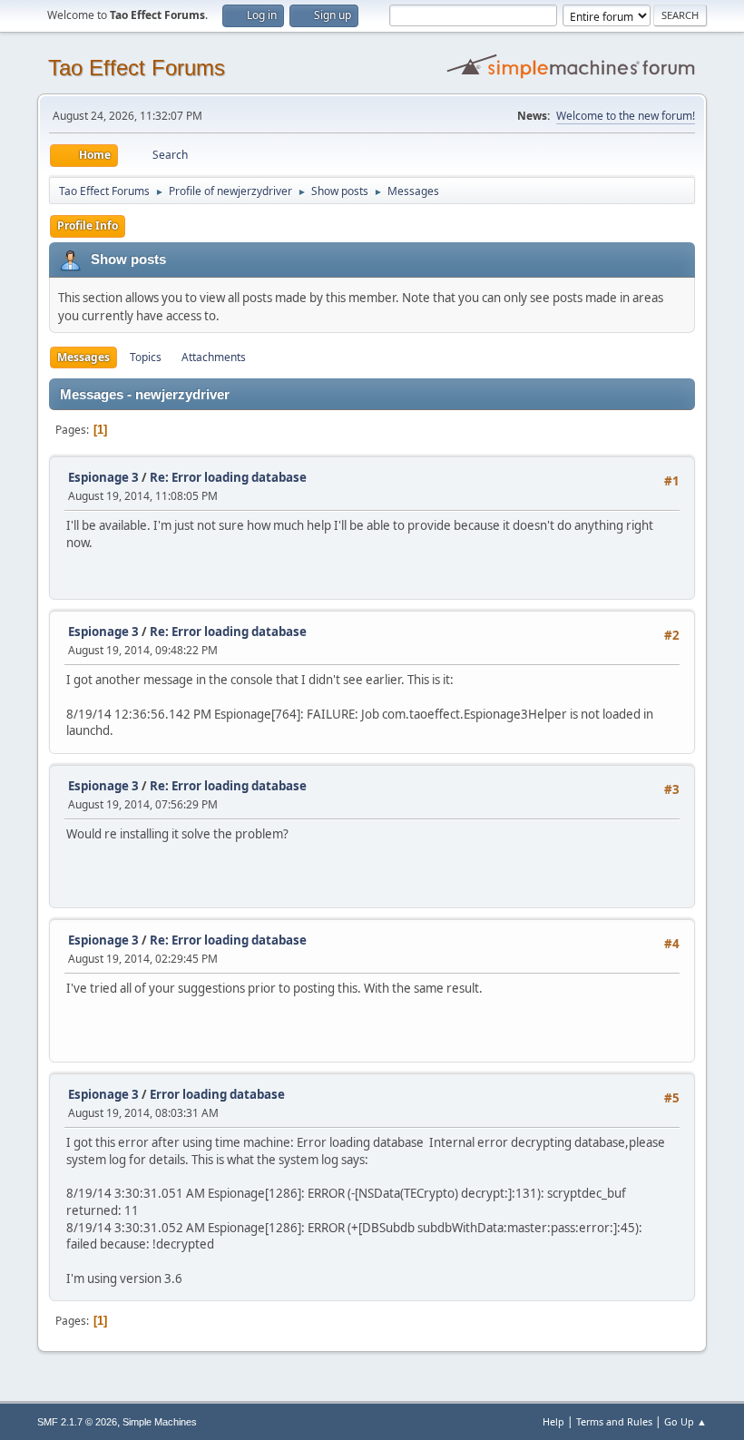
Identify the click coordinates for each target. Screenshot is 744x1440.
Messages (83, 357)
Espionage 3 (103, 477)
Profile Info (87, 225)
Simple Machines (159, 1421)
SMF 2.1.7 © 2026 (77, 1421)
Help (553, 1421)
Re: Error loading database (228, 477)
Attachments (213, 357)
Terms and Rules (614, 1421)
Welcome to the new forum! (625, 115)
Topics (146, 357)
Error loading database (217, 1094)
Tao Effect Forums (136, 67)
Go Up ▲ (685, 1421)
